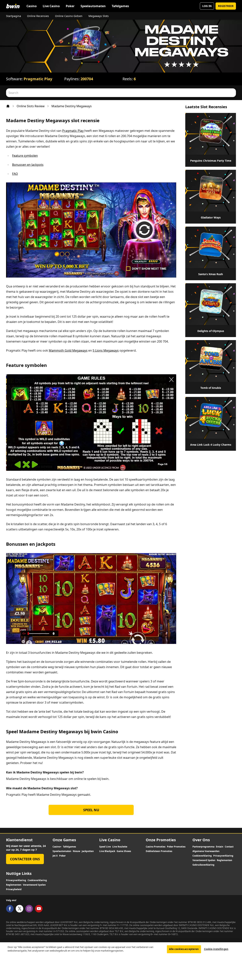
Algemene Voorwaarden (206, 851)
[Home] (8, 106)
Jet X (55, 855)
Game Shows (124, 851)
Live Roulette (119, 846)
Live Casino (51, 6)
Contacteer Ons (25, 859)
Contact (229, 846)
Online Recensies (38, 16)
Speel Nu (91, 810)
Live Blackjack (107, 851)
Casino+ (57, 846)
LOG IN (207, 6)
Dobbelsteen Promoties (159, 851)
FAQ (15, 174)
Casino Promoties (155, 846)
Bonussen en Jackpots (27, 165)
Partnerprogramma (203, 846)
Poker (70, 6)
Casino (31, 6)
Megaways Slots (98, 16)
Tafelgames (120, 6)
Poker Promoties (176, 846)
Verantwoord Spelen (203, 860)
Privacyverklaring (223, 855)
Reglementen (224, 860)
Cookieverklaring (202, 855)
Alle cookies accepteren (184, 949)
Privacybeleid (14, 889)
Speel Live (105, 846)
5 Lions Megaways (106, 350)
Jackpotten (88, 851)
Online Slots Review (31, 106)
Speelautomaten (93, 6)
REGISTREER (225, 6)
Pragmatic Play (38, 78)
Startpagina (13, 16)
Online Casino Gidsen (68, 16)
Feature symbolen (25, 156)
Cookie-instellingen (216, 949)
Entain (219, 846)
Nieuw (76, 851)
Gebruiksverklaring (203, 864)
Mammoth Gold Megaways (68, 350)
